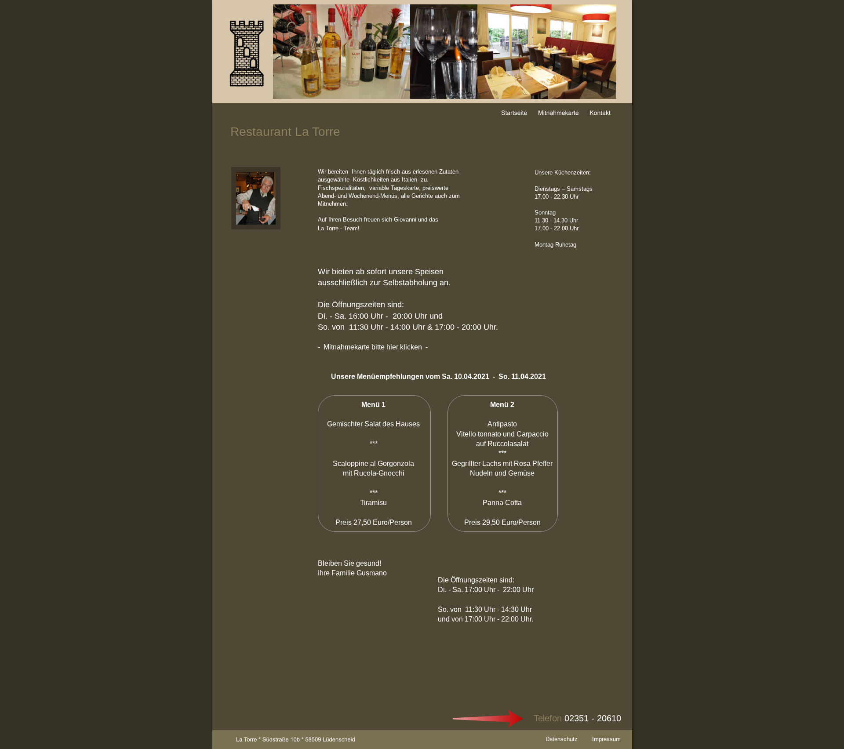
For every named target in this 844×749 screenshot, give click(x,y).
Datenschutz (562, 739)
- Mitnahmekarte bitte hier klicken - (373, 347)
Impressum (606, 739)
